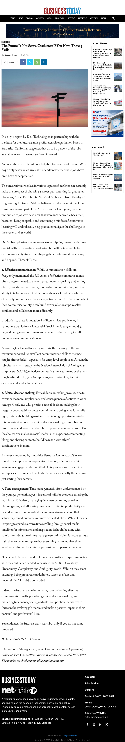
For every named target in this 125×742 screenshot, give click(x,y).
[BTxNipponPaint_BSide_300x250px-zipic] (107, 135)
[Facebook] (23, 62)
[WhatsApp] (37, 62)
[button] (113, 18)
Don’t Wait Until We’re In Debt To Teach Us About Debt (103, 186)
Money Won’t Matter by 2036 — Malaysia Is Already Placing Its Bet (103, 166)
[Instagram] (93, 724)
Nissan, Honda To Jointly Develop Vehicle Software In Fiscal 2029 (102, 102)
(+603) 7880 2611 (104, 696)
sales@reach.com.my (96, 717)
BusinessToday (10, 55)
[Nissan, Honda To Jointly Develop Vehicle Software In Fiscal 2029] (118, 102)
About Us (90, 676)
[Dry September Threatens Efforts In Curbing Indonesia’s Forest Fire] (118, 65)
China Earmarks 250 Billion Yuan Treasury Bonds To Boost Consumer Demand (102, 53)
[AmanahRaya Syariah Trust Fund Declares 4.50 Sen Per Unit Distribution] (118, 88)
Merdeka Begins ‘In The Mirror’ (102, 154)
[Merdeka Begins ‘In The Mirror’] (118, 156)
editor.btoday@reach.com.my (100, 706)
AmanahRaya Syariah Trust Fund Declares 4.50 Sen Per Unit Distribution (102, 90)
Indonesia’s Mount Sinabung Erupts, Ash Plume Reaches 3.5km (102, 77)
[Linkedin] (44, 62)
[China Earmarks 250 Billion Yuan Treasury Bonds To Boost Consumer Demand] (118, 52)
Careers (89, 689)
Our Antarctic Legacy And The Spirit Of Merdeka (103, 176)
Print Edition (91, 683)
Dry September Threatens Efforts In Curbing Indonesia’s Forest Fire (102, 66)
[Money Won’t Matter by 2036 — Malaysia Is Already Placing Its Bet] (118, 166)
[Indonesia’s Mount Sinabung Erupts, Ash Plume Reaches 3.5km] (118, 77)
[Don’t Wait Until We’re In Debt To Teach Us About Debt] (118, 187)
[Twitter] (30, 62)
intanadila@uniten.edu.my (46, 661)
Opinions (6, 42)
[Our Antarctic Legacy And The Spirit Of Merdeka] (118, 177)
